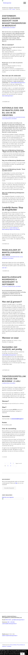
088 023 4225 (8, 619)
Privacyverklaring (13, 644)
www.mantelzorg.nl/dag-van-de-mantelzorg (11, 229)
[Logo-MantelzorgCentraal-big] (11, 3)
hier (16, 483)
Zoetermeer (12, 27)
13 (7, 465)
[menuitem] (24, 3)
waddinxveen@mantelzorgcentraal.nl (9, 635)
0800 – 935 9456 (10, 622)
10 (10, 463)
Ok (22, 653)
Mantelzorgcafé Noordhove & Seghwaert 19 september (11, 281)
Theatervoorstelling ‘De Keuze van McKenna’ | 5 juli (14, 378)
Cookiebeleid (9, 646)
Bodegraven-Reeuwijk (20, 117)
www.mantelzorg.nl (14, 227)
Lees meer (4, 267)
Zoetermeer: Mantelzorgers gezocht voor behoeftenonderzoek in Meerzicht (14, 20)
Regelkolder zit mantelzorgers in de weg (12, 252)
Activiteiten (4, 117)
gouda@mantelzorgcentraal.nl (18, 619)
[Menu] (24, 3)
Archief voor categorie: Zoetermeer (11, 8)
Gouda (3, 118)
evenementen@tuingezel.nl (17, 418)
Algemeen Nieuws (6, 27)
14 (10, 465)
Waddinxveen (8, 118)
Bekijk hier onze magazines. (8, 497)
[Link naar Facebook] (25, 648)
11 (13, 463)
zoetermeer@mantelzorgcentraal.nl (9, 355)
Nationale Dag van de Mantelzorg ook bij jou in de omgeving (13, 111)
